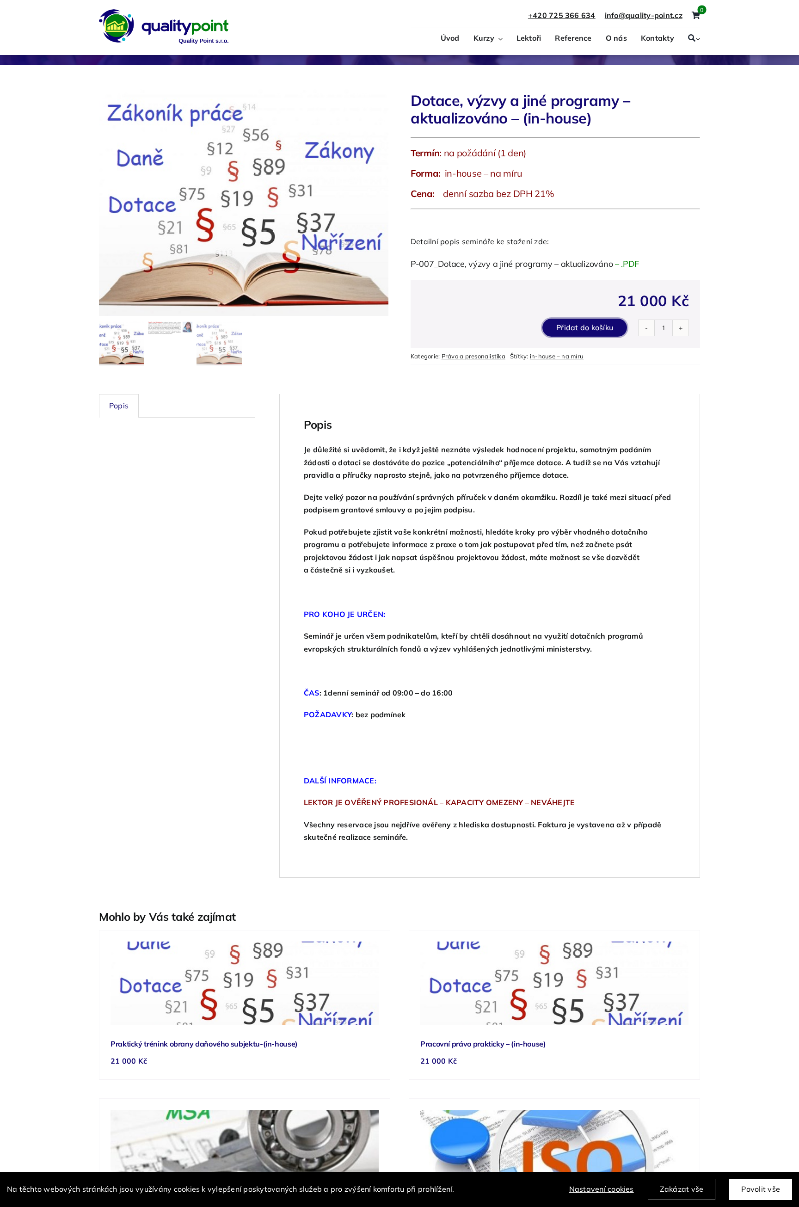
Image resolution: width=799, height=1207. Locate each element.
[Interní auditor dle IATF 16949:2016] (554, 1151)
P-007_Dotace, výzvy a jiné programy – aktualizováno (512, 264)
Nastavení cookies (601, 1189)
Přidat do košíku (584, 327)
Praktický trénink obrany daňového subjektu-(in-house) (204, 1043)
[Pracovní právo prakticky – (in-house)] (554, 983)
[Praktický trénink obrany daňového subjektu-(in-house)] (245, 983)
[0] (696, 15)
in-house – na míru (557, 356)
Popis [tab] (119, 405)
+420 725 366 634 (562, 15)
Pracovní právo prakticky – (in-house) (483, 1043)
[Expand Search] (697, 39)
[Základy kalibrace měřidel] (245, 1151)
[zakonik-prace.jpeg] (243, 202)
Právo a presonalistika (473, 356)
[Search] (691, 39)
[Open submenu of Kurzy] (498, 39)
